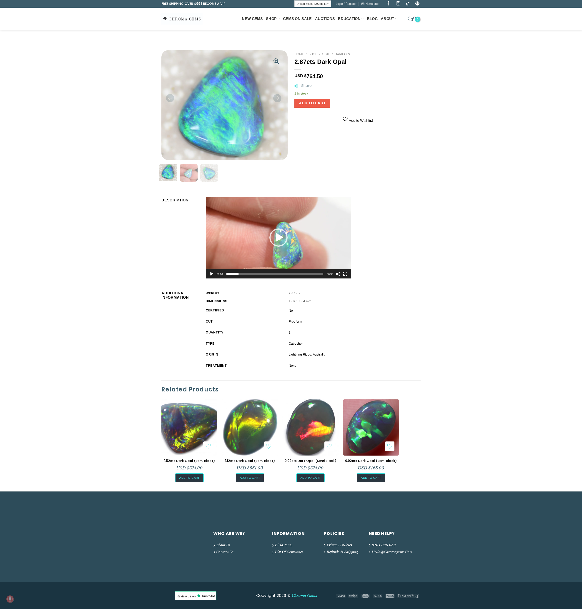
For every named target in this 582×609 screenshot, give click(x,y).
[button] (278, 237)
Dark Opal (343, 54)
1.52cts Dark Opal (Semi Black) (189, 461)
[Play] (211, 274)
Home (299, 54)
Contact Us (224, 552)
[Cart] (414, 19)
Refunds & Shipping (342, 552)
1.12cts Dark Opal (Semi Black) (250, 461)
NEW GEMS (252, 19)
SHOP (271, 19)
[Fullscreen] (345, 274)
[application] (278, 237)
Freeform (295, 321)
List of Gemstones (289, 552)
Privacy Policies (339, 545)
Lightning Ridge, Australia (307, 354)
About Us (223, 545)
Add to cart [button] (189, 478)
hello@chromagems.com (392, 552)
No (291, 310)
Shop (313, 54)
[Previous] (170, 98)
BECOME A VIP (214, 3)
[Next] (277, 98)
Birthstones (284, 545)
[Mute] (338, 274)
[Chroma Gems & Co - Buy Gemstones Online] (184, 18)
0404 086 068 (384, 545)
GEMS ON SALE (297, 19)
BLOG (372, 19)
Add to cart (312, 103)
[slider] (274, 274)
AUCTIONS (325, 19)
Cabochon (296, 343)
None (292, 365)
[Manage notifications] (10, 599)
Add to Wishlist (360, 121)
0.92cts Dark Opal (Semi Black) (310, 461)
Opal (326, 54)
